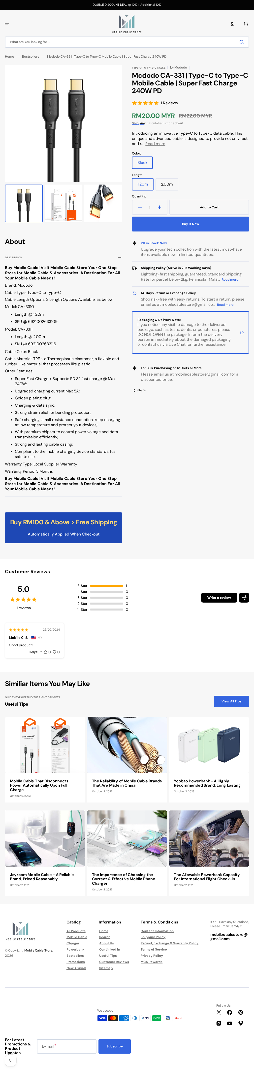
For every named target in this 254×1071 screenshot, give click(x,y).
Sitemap (106, 968)
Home (9, 57)
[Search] (242, 42)
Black (145, 164)
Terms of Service (154, 949)
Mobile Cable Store (38, 950)
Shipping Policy (153, 937)
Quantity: (139, 196)
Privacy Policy (152, 956)
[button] (6, 24)
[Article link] (45, 760)
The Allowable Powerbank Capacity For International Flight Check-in (207, 877)
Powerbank (75, 949)
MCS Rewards (151, 962)
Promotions (75, 962)
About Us (106, 943)
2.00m (169, 186)
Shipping (139, 123)
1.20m (145, 186)
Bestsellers (30, 57)
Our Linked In (109, 949)
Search (104, 937)
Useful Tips (108, 956)
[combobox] (127, 42)
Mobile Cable (76, 937)
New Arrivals (76, 968)
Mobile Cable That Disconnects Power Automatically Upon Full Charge (39, 785)
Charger (72, 943)
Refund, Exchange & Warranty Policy (169, 943)
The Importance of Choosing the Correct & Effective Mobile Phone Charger (123, 879)
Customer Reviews (114, 962)
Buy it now (190, 224)
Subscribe (114, 1046)
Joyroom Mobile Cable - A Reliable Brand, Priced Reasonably (42, 877)
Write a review (219, 598)
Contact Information (157, 931)
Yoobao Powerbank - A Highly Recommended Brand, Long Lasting (207, 783)
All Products (76, 931)
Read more (155, 143)
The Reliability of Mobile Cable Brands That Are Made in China (127, 783)
